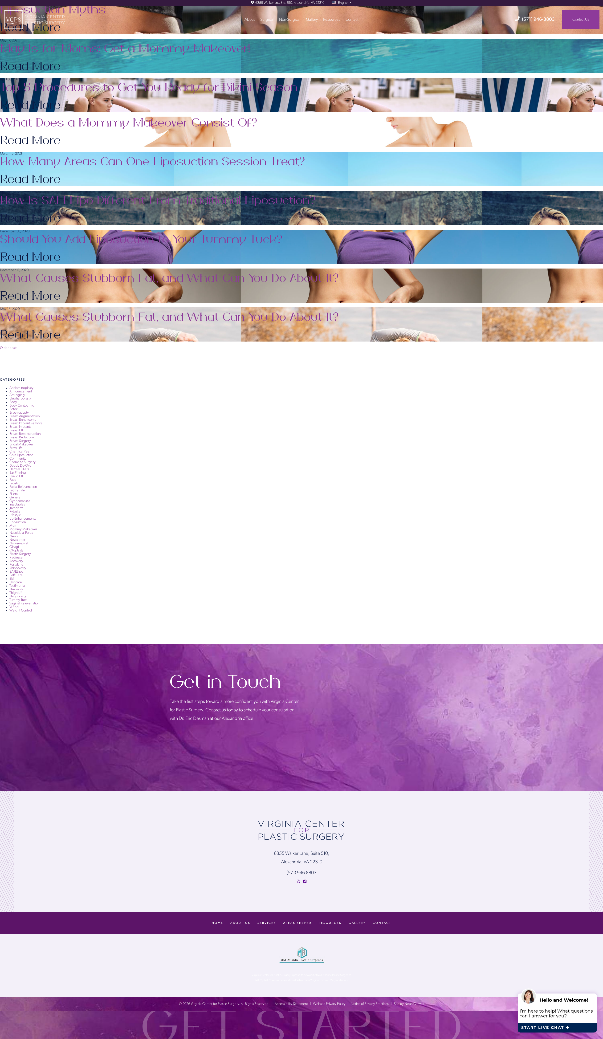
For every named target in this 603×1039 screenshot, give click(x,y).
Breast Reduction (21, 437)
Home (217, 923)
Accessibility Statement (291, 1004)
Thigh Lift (15, 593)
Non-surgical (18, 543)
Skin (12, 579)
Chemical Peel (19, 451)
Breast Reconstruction (25, 434)
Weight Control (20, 610)
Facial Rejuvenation (23, 487)
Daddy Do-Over (21, 466)
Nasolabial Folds (21, 533)
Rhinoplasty (17, 568)
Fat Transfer (17, 490)
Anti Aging (17, 395)
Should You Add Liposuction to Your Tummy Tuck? (142, 239)
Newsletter (17, 540)
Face (12, 480)
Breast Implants (20, 427)
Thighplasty (17, 596)
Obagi (14, 547)
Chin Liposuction (21, 455)
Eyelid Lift (16, 476)
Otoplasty (16, 550)
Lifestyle (15, 515)
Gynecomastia (19, 501)
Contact (352, 19)
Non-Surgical (290, 19)
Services (266, 923)
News (13, 536)
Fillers (13, 494)
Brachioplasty (19, 413)
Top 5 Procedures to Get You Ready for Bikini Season (149, 88)
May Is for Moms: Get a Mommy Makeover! (125, 49)
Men (12, 526)
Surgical (267, 19)
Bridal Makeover (21, 444)
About (249, 19)
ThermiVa (16, 589)
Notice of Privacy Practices (370, 1004)
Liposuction (17, 522)
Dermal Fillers (19, 469)
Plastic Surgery (20, 554)
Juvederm (16, 508)
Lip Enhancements (22, 519)
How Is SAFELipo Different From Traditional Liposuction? (158, 201)
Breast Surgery (20, 441)
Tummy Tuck (18, 600)
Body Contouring (21, 405)
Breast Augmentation (24, 416)
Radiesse (16, 557)
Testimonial (17, 586)
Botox (13, 409)
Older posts (8, 348)
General (15, 497)
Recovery (16, 561)
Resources (331, 19)
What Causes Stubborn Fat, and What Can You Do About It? (170, 278)
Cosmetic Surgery (22, 462)
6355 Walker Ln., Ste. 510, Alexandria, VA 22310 (289, 3)
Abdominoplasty (21, 388)
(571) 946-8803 (538, 19)
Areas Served (297, 923)
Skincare (15, 582)
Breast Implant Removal (26, 423)
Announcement (20, 391)
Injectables (17, 504)
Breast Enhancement (24, 420)
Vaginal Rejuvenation (24, 603)
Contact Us (580, 19)
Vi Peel (14, 607)
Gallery (312, 19)
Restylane (16, 564)
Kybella (14, 511)
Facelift (14, 483)
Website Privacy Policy (329, 1004)
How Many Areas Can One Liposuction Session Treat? (153, 162)
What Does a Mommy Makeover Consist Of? (129, 123)
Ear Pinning (17, 473)
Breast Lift (16, 430)
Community (17, 458)
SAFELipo (16, 572)
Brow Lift (15, 448)
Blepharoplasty (20, 398)
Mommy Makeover (23, 529)
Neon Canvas (414, 1004)
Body (13, 402)
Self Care (16, 575)
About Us (240, 923)
